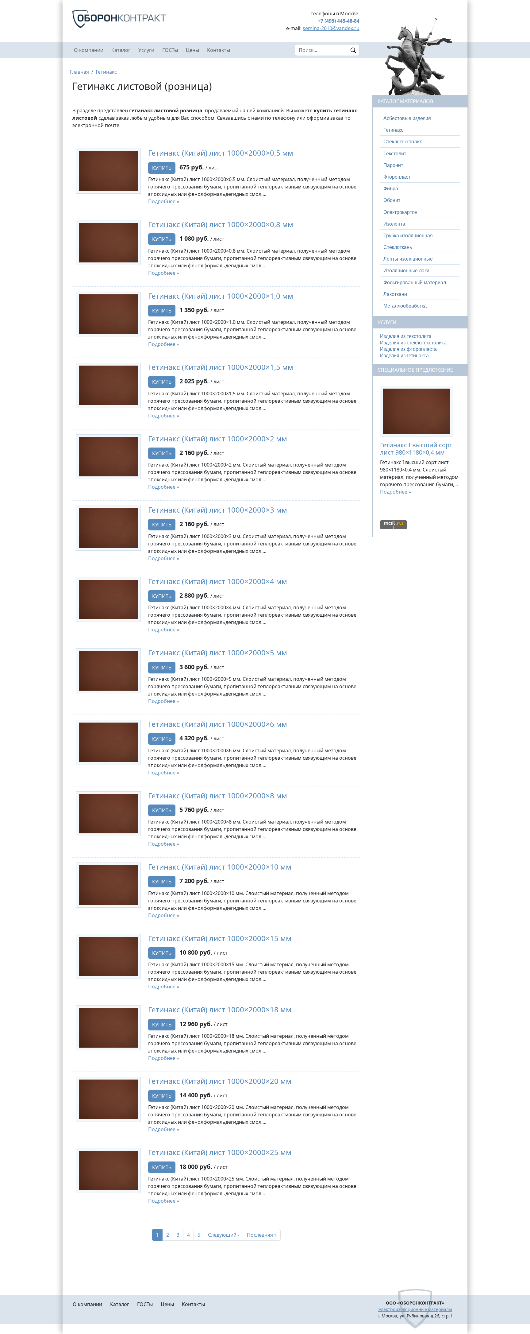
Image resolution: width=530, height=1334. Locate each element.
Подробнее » (163, 201)
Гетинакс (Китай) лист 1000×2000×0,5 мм (220, 153)
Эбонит (391, 200)
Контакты (218, 50)
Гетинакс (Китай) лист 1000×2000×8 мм (217, 795)
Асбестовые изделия (407, 118)
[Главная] (142, 19)
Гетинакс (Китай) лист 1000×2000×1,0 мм (220, 296)
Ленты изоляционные (408, 259)
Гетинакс (106, 71)
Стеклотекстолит (402, 141)
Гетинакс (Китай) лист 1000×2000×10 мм (219, 867)
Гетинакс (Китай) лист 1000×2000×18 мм (219, 1009)
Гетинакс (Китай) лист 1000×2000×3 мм (217, 510)
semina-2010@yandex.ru (331, 28)
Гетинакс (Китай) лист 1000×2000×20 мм (219, 1081)
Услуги (146, 50)
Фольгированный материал (414, 282)
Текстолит (394, 153)
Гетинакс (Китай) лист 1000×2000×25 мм (219, 1152)
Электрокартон (400, 212)
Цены (192, 50)
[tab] (420, 118)
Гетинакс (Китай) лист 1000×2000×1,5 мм (220, 367)
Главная (79, 71)
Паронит (393, 165)
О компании (88, 50)
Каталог (120, 50)
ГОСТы (170, 50)
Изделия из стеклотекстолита (413, 342)
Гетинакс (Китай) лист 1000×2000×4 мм (217, 581)
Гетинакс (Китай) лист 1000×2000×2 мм (217, 438)
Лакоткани (395, 294)
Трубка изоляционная (408, 235)
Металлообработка (405, 305)
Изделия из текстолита (406, 336)
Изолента (394, 224)
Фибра (390, 188)
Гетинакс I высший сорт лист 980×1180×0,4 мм (416, 448)
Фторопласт (396, 177)
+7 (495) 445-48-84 (338, 20)
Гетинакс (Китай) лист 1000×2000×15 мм (219, 938)
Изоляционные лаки (406, 270)
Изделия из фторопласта (408, 349)
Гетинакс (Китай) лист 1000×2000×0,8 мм (220, 224)
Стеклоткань (397, 247)
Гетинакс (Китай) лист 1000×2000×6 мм (217, 724)
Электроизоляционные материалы (415, 1309)
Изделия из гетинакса (404, 355)
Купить (161, 168)
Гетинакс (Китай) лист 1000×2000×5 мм (217, 652)
